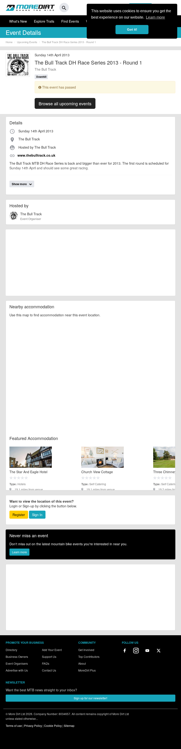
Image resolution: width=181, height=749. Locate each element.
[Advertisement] (90, 263)
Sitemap (69, 726)
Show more (20, 184)
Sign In (37, 514)
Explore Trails (44, 21)
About (82, 663)
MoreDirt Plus (87, 670)
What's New (18, 21)
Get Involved (86, 650)
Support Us (49, 657)
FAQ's (45, 663)
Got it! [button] (132, 29)
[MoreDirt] (30, 7)
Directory (11, 650)
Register (18, 514)
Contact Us (49, 670)
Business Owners (17, 657)
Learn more (19, 552)
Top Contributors (88, 657)
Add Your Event (52, 650)
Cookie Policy (53, 726)
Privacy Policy (33, 726)
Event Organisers (17, 663)
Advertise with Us (17, 670)
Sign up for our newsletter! (90, 698)
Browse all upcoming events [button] (65, 103)
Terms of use (14, 726)
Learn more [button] (155, 17)
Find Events (70, 21)
